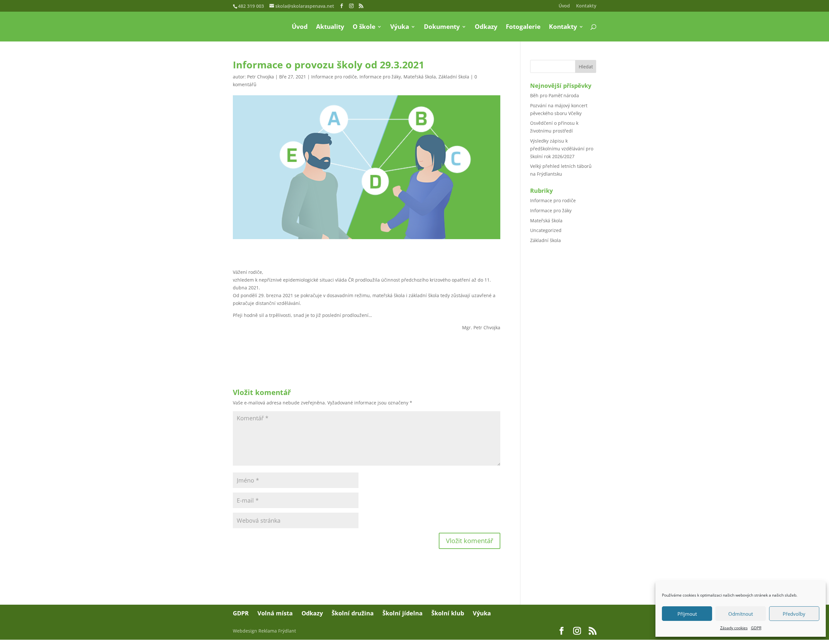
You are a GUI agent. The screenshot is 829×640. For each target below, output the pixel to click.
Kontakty (586, 6)
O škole (364, 27)
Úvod (564, 6)
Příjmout (687, 614)
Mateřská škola (419, 77)
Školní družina (353, 613)
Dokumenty (442, 27)
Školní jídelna (402, 613)
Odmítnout (740, 614)
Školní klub (447, 613)
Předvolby (794, 614)
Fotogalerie (523, 27)
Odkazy (486, 27)
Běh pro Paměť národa (554, 95)
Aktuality (330, 27)
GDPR (756, 628)
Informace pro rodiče (334, 77)
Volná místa (275, 613)
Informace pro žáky (380, 77)
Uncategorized (546, 230)
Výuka (399, 27)
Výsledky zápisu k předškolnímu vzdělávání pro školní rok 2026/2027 (561, 148)
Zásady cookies (734, 628)
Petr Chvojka (260, 77)
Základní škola (453, 77)
